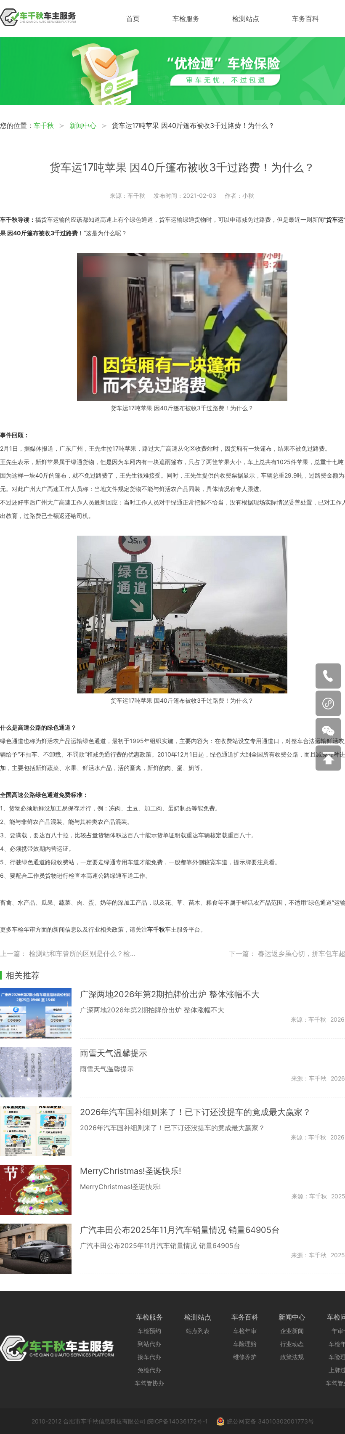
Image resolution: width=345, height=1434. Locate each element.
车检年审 (245, 1330)
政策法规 (292, 1356)
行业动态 (292, 1343)
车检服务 (185, 18)
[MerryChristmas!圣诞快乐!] (40, 1190)
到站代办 (149, 1343)
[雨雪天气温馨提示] (40, 1072)
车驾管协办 (149, 1382)
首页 (133, 18)
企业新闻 (292, 1330)
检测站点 (245, 18)
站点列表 (198, 1330)
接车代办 (149, 1356)
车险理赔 (245, 1343)
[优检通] (172, 102)
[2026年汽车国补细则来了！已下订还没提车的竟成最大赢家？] (40, 1131)
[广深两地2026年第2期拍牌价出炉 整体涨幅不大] (40, 1013)
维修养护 (245, 1356)
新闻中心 (82, 125)
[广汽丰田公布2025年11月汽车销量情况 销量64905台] (40, 1249)
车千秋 (44, 125)
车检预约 (149, 1330)
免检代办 (149, 1369)
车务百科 (305, 18)
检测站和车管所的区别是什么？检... (82, 953)
